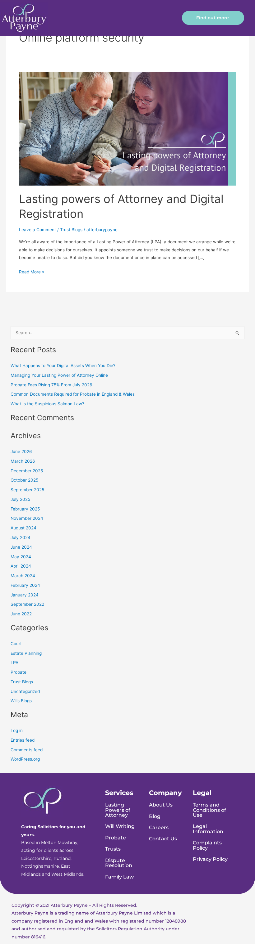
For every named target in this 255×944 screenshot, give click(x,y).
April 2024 (21, 566)
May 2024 (21, 556)
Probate (18, 672)
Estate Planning (26, 653)
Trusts (113, 849)
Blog (154, 816)
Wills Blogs (21, 700)
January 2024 (25, 594)
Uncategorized (25, 691)
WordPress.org (25, 759)
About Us (161, 805)
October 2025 (24, 480)
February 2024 (25, 585)
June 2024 (21, 547)
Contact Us (163, 838)
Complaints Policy (207, 845)
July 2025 (20, 499)
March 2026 (23, 461)
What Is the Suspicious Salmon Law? (47, 403)
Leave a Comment (37, 229)
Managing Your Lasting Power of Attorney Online (59, 375)
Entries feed (23, 740)
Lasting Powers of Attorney (117, 810)
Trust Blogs (71, 229)
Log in (17, 730)
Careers (159, 827)
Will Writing (120, 826)
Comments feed (27, 749)
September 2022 (27, 604)
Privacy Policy (210, 859)
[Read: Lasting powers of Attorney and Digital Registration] (127, 128)
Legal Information (208, 828)
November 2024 (27, 518)
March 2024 (23, 575)
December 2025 (27, 470)
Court (16, 643)
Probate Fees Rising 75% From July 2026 (51, 384)
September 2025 (27, 489)
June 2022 (21, 613)
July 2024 (20, 537)
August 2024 (23, 527)
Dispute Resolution (118, 862)
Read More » (31, 271)
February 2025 (25, 508)
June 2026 (21, 451)
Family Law (119, 877)
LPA (14, 662)
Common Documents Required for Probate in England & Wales (73, 394)
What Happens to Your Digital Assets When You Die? (63, 365)
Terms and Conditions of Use (209, 810)
